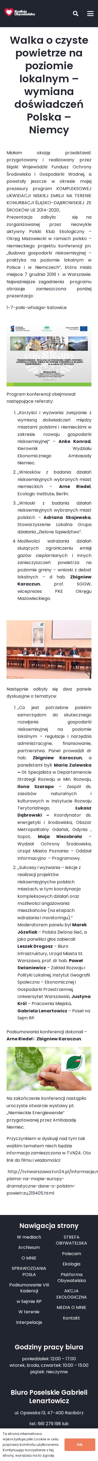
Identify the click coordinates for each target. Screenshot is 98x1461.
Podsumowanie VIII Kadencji (29, 1288)
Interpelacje (29, 1322)
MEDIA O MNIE (71, 1307)
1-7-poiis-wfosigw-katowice (37, 307)
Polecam (71, 1254)
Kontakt (71, 1318)
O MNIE (29, 1258)
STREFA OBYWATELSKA (71, 1240)
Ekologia (71, 1264)
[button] (72, 13)
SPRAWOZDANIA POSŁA (29, 1271)
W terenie (29, 1312)
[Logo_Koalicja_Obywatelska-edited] (19, 12)
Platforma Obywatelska (71, 1277)
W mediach (29, 1237)
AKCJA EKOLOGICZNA (71, 1294)
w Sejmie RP (29, 1301)
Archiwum (29, 1247)
